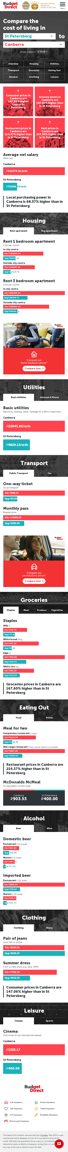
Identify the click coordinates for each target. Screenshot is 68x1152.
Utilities (54, 64)
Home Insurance (47, 1102)
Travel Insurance (47, 1109)
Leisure (55, 77)
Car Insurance (16, 1102)
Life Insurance (16, 1109)
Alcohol (13, 77)
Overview (13, 64)
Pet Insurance (16, 1115)
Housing (33, 64)
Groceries (34, 70)
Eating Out (55, 70)
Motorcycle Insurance (19, 1121)
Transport (13, 70)
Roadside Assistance (49, 1115)
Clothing (34, 77)
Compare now (33, 368)
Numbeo (44, 1135)
